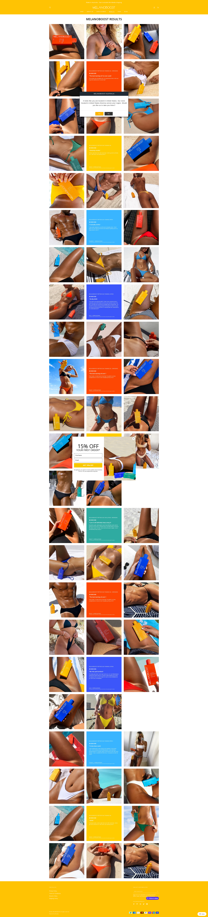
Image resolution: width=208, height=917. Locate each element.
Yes (99, 114)
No (109, 114)
